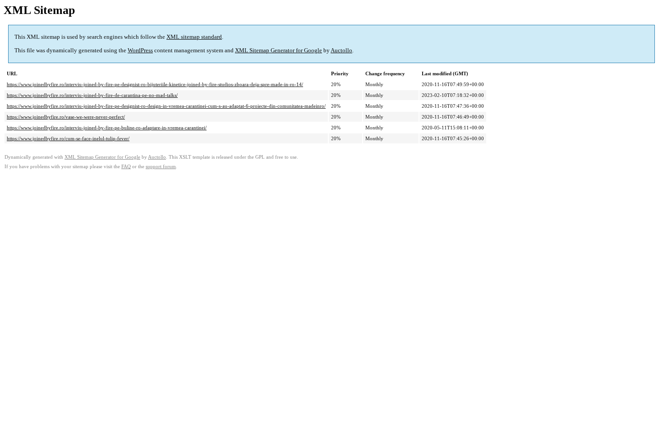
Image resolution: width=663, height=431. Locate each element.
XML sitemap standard (194, 36)
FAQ (126, 166)
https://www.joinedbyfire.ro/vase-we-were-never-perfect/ (66, 116)
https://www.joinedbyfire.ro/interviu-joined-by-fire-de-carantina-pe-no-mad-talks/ (92, 95)
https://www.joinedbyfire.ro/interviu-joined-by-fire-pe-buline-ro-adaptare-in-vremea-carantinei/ (107, 127)
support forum (161, 166)
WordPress (140, 50)
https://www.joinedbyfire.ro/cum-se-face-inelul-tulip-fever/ (68, 138)
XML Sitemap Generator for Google (278, 50)
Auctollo (341, 50)
